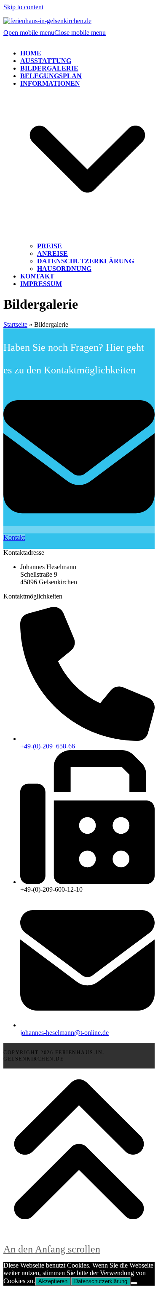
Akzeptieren (52, 1281)
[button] (54, 32)
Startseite (15, 324)
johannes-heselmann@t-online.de (64, 1032)
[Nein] (134, 1283)
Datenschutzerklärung (100, 1281)
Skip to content (23, 7)
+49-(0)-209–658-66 (47, 746)
